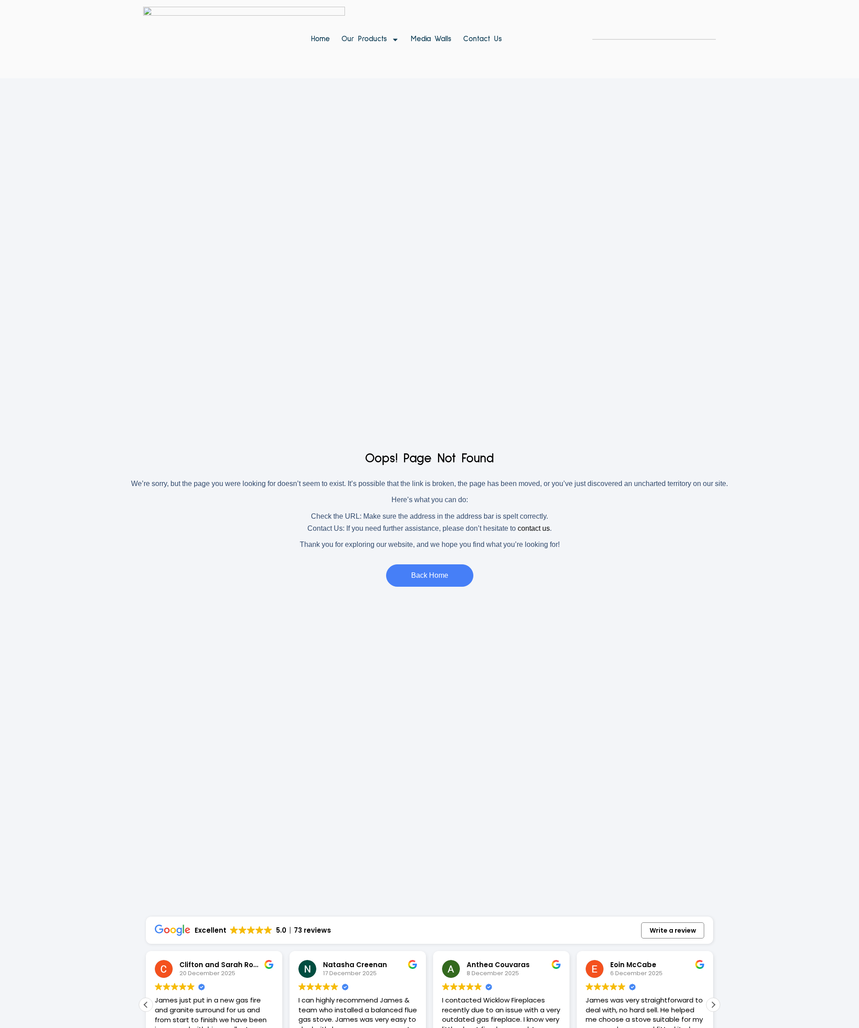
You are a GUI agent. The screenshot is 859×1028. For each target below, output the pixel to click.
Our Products (364, 39)
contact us (534, 528)
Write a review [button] (673, 930)
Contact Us (482, 39)
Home (320, 39)
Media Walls (431, 39)
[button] (713, 1004)
